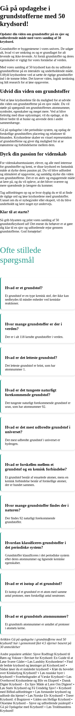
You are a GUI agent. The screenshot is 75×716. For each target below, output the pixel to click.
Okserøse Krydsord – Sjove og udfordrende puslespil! (35, 703)
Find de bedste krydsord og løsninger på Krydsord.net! (36, 663)
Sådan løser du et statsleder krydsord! (24, 669)
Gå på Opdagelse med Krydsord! (22, 707)
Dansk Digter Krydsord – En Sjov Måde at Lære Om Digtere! (36, 682)
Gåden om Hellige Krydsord (51, 699)
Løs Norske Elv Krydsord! (45, 695)
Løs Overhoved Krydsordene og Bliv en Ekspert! (35, 678)
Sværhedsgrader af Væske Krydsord (40, 676)
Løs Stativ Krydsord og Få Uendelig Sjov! (28, 688)
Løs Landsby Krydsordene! (46, 661)
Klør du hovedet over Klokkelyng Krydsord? (36, 671)
